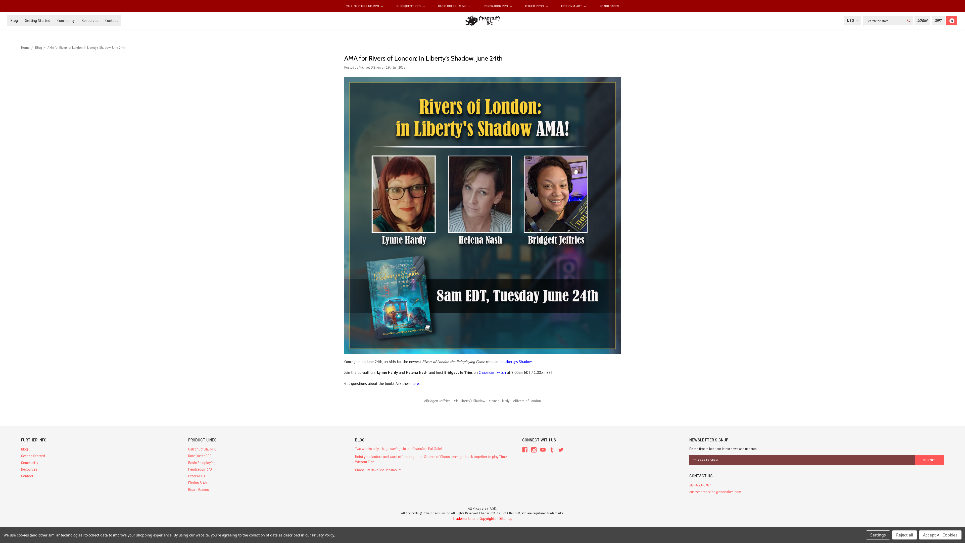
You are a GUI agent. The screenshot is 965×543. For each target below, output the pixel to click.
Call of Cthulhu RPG (363, 6)
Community (66, 20)
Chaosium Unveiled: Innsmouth (378, 469)
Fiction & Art (572, 6)
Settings (878, 535)
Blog (14, 20)
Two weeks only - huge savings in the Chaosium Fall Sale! (398, 448)
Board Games (609, 6)
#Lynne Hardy (499, 400)
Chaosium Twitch (492, 372)
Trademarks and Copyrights (474, 518)
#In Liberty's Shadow (469, 400)
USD (851, 20)
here (415, 383)
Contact (111, 20)
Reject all (904, 535)
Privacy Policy (323, 535)
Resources (90, 20)
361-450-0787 (700, 484)
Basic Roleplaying (452, 6)
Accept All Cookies (940, 535)
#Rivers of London (527, 400)
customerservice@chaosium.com (715, 491)
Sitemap (505, 518)
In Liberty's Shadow (516, 361)
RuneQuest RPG (409, 6)
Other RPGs (535, 6)
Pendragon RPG (496, 6)
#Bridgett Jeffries (437, 400)
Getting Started (37, 20)
